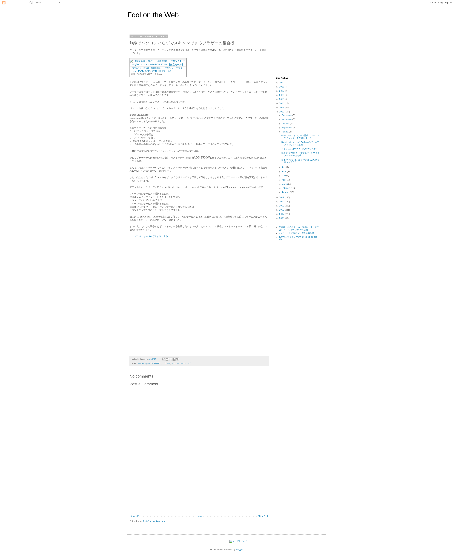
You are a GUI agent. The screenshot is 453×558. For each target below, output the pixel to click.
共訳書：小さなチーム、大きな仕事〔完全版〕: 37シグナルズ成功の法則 (299, 228)
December (287, 115)
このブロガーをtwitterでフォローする (149, 236)
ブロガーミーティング (181, 363)
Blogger (239, 549)
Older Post (263, 516)
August (285, 132)
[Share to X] (170, 359)
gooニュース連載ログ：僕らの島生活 (296, 233)
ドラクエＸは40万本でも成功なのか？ (299, 149)
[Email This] (163, 359)
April (284, 180)
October (286, 123)
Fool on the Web (153, 15)
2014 (282, 103)
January (286, 192)
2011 (282, 197)
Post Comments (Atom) (154, 521)
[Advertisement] (199, 488)
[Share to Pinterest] (177, 359)
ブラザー (166, 363)
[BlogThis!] (167, 359)
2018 (282, 87)
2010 (282, 201)
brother (141, 363)
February (286, 188)
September (287, 127)
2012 (282, 112)
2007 (282, 214)
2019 (282, 82)
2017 (282, 91)
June (284, 171)
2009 (282, 206)
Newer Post (136, 516)
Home (200, 516)
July (284, 167)
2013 (282, 107)
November (287, 119)
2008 (282, 210)
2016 (282, 95)
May (284, 175)
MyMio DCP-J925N (153, 363)
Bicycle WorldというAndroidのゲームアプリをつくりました (300, 143)
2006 (282, 218)
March (285, 184)
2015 (282, 99)
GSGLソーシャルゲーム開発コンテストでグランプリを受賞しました (300, 136)
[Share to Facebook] (174, 359)
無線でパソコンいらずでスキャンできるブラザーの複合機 (300, 154)
